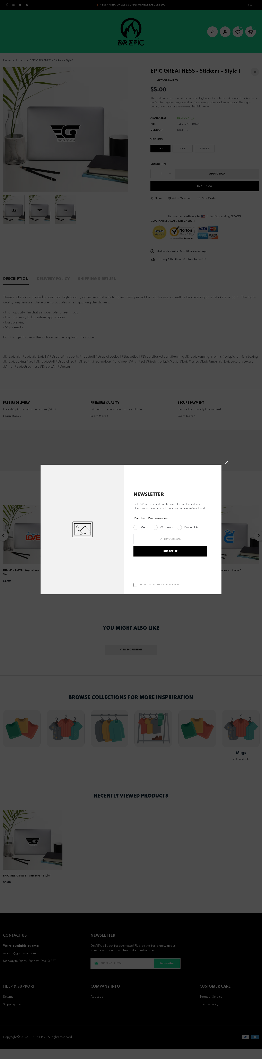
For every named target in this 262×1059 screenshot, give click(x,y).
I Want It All (191, 527)
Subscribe (170, 551)
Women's (166, 527)
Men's (144, 527)
